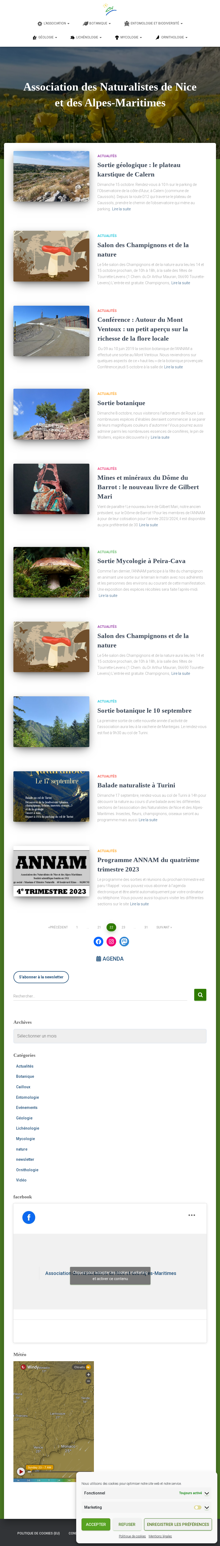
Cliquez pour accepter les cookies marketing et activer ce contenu (110, 1275)
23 (123, 927)
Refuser (127, 1524)
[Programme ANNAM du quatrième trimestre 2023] (51, 871)
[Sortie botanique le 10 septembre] (51, 721)
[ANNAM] (110, 9)
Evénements (27, 1107)
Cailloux (23, 1087)
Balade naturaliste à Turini (136, 785)
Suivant (163, 927)
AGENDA (112, 959)
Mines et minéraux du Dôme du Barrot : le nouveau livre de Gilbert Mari (148, 487)
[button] (68, 23)
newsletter (25, 1159)
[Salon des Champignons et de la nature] (51, 256)
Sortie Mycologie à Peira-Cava (141, 560)
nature (21, 1149)
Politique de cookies (132, 1536)
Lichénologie (27, 1128)
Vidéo (21, 1180)
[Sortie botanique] (51, 414)
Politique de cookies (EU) (38, 1533)
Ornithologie (27, 1170)
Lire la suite (121, 209)
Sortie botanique (121, 402)
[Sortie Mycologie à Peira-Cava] (51, 572)
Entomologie (27, 1097)
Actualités (107, 156)
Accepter (96, 1524)
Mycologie (25, 1139)
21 (99, 927)
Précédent (59, 927)
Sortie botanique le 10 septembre (144, 710)
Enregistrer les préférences (178, 1524)
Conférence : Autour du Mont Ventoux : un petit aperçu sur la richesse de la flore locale (142, 329)
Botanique (25, 1076)
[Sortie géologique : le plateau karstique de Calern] (51, 176)
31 (146, 927)
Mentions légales (160, 1536)
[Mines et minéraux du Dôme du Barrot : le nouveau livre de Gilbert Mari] (51, 489)
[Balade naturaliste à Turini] (51, 796)
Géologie (24, 1118)
